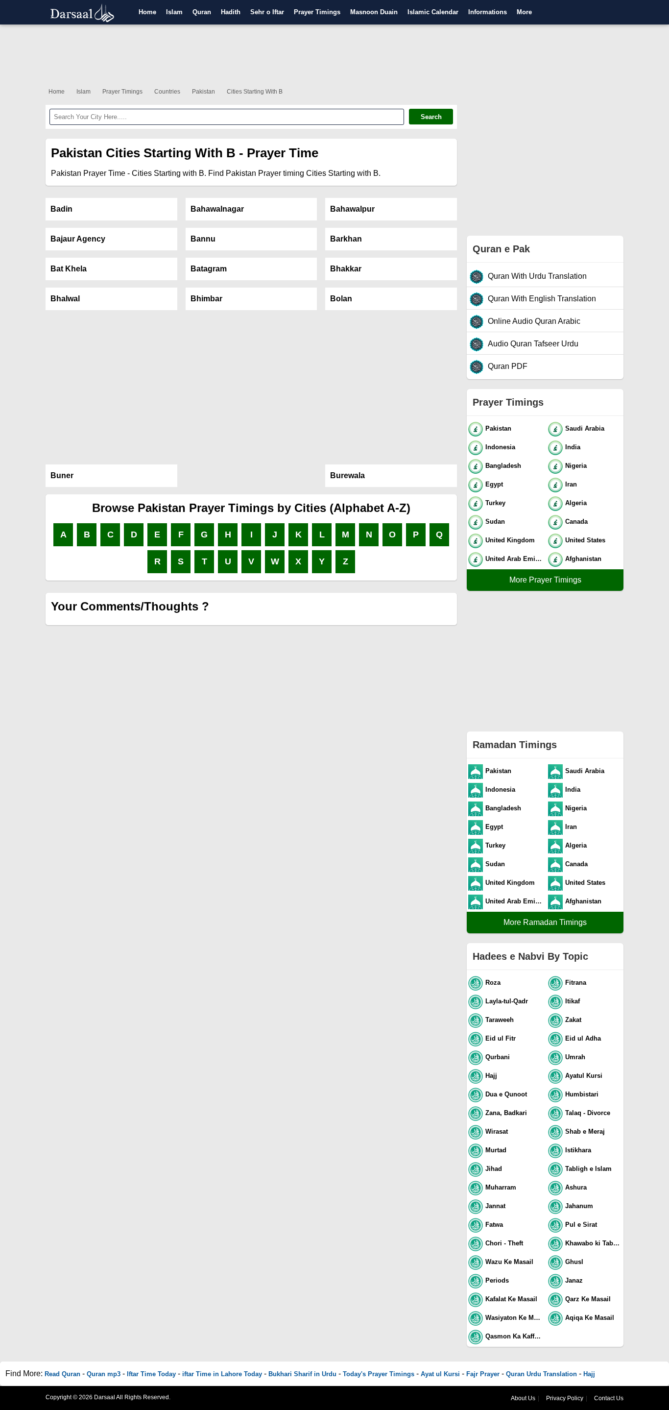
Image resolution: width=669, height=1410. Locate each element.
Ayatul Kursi (583, 1075)
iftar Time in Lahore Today (222, 1374)
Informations (487, 12)
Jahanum (579, 1206)
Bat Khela (68, 269)
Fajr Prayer (483, 1374)
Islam (174, 12)
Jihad (493, 1168)
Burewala (347, 475)
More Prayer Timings (545, 580)
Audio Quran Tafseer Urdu (533, 344)
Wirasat (496, 1131)
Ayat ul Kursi (440, 1374)
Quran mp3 (103, 1374)
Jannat (495, 1206)
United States (585, 540)
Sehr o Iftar (267, 12)
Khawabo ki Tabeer (593, 1243)
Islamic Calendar (432, 12)
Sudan (495, 521)
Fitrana (575, 982)
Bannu (203, 239)
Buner (61, 475)
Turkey (495, 503)
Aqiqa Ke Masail (589, 1317)
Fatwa (494, 1224)
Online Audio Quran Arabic (534, 321)
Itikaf (572, 1001)
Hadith (230, 12)
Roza (493, 982)
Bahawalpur (352, 209)
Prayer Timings (317, 12)
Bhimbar (206, 298)
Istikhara (578, 1150)
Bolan (341, 298)
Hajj (491, 1075)
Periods (497, 1280)
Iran (571, 484)
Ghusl (574, 1261)
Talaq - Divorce (587, 1113)
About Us (523, 1398)
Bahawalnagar (217, 209)
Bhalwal (65, 298)
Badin (61, 209)
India (572, 447)
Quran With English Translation (542, 298)
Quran (201, 12)
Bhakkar (345, 269)
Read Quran (62, 1374)
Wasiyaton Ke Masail (514, 1317)
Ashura (576, 1187)
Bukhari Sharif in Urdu (302, 1374)
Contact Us (608, 1398)
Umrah (575, 1057)
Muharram (500, 1187)
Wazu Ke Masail (509, 1261)
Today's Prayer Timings (378, 1374)
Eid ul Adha (583, 1038)
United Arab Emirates (514, 558)
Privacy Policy (564, 1398)
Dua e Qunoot (506, 1094)
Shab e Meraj (585, 1131)
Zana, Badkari (506, 1113)
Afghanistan (583, 558)
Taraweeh (499, 1019)
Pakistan (203, 91)
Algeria (576, 503)
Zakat (573, 1019)
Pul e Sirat (581, 1224)
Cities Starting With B (255, 91)
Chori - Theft (504, 1243)
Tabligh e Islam (588, 1168)
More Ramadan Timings (545, 922)
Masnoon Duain (374, 12)
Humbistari (581, 1094)
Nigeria (576, 465)
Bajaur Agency (77, 239)
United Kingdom (510, 540)
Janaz (574, 1280)
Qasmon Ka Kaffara (514, 1336)
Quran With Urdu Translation (537, 276)
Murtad (495, 1150)
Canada (576, 521)
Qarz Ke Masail (588, 1299)
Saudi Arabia (584, 428)
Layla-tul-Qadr (506, 1001)
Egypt (494, 484)
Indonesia (500, 447)
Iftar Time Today (151, 1374)
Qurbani (497, 1057)
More (524, 12)
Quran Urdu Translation (541, 1374)
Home (147, 12)
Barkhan (346, 239)
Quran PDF (507, 366)
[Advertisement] (334, 54)
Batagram (209, 269)
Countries (167, 91)
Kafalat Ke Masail (511, 1299)
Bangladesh (503, 465)
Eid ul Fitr (500, 1038)
